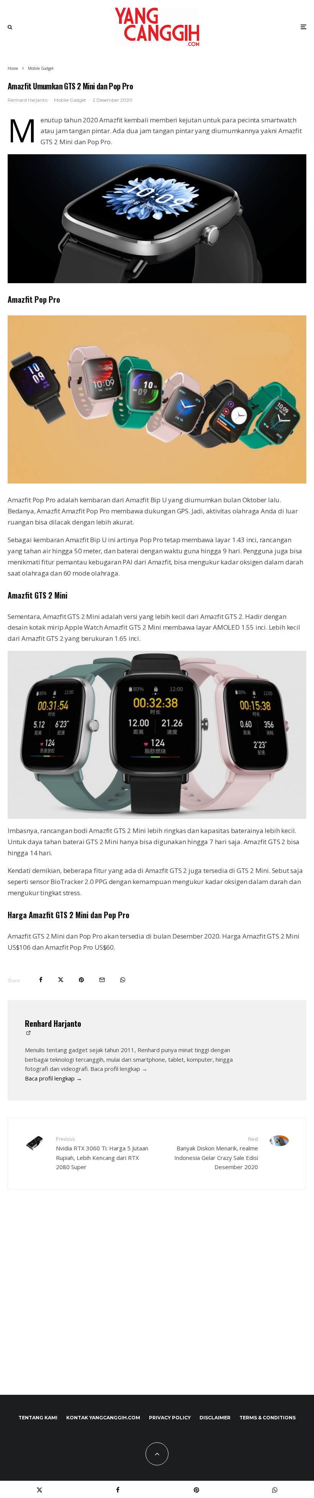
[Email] (102, 980)
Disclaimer (215, 1417)
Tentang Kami (37, 1417)
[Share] (41, 980)
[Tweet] (61, 980)
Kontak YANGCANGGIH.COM (103, 1417)
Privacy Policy (170, 1417)
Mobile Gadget (70, 100)
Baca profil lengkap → (53, 1078)
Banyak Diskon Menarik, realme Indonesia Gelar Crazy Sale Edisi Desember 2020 (216, 1153)
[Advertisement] (157, 1308)
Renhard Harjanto (27, 100)
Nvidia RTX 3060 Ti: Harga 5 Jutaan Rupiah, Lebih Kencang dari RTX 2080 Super (102, 1153)
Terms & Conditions (267, 1417)
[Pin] (81, 980)
